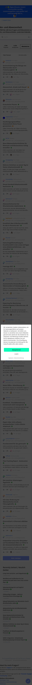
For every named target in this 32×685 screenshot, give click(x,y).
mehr (16, 354)
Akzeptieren (16, 350)
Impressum (10, 358)
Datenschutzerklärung (19, 358)
